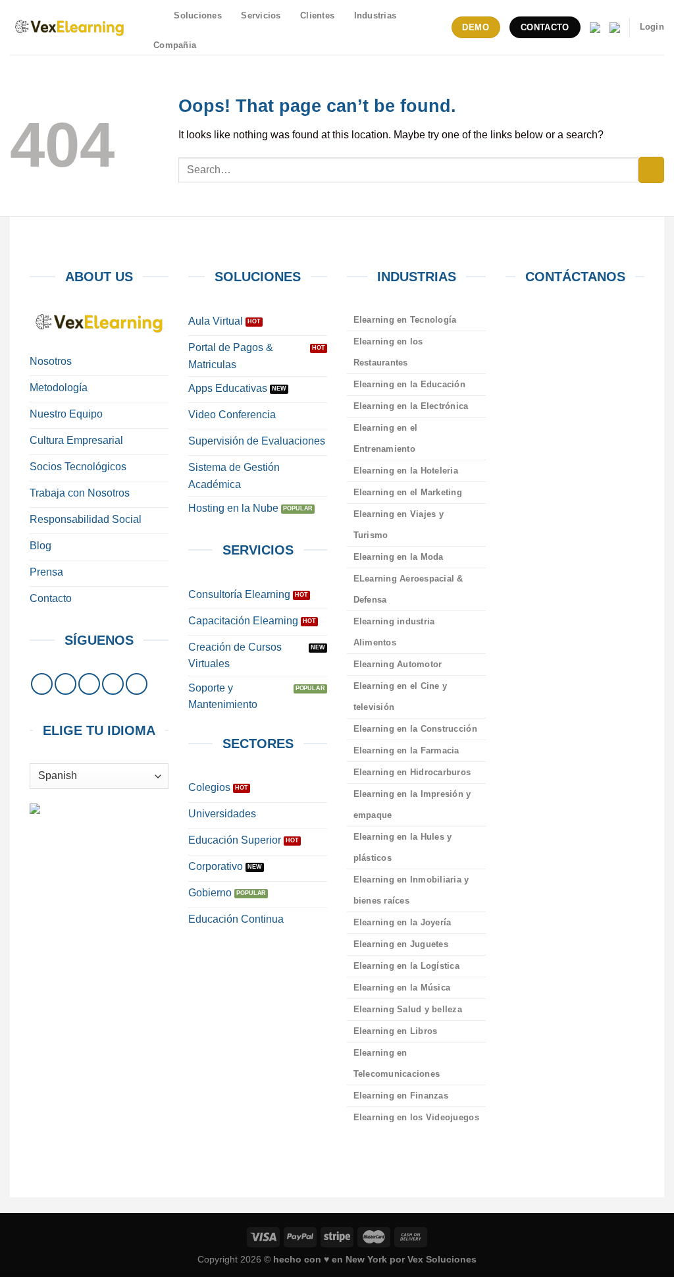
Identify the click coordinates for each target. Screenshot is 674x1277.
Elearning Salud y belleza (407, 1009)
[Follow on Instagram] (65, 684)
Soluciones (198, 15)
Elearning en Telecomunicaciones (396, 1063)
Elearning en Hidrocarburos (412, 772)
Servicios (260, 15)
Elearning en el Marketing (407, 492)
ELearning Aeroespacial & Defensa (408, 589)
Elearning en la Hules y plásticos (402, 847)
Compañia (174, 45)
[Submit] (651, 169)
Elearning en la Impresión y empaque (412, 804)
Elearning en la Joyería (402, 922)
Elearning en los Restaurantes (388, 352)
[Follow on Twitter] (89, 684)
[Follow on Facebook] (42, 684)
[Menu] (157, 16)
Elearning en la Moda (398, 557)
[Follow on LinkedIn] (113, 684)
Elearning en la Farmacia (406, 750)
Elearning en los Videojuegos (416, 1117)
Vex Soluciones (442, 1259)
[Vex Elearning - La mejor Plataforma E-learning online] (69, 27)
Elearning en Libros (395, 1031)
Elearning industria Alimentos (394, 631)
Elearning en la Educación (409, 384)
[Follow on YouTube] (136, 684)
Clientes (317, 15)
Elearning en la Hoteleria (405, 470)
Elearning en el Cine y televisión (400, 696)
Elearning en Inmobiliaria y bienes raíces (411, 890)
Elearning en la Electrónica (411, 406)
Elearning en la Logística (406, 966)
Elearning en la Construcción (415, 729)
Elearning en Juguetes (400, 944)
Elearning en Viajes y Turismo (398, 524)
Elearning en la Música (402, 987)
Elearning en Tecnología (405, 320)
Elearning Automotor (397, 664)
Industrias (375, 15)
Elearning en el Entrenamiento (385, 438)
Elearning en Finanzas (400, 1095)
